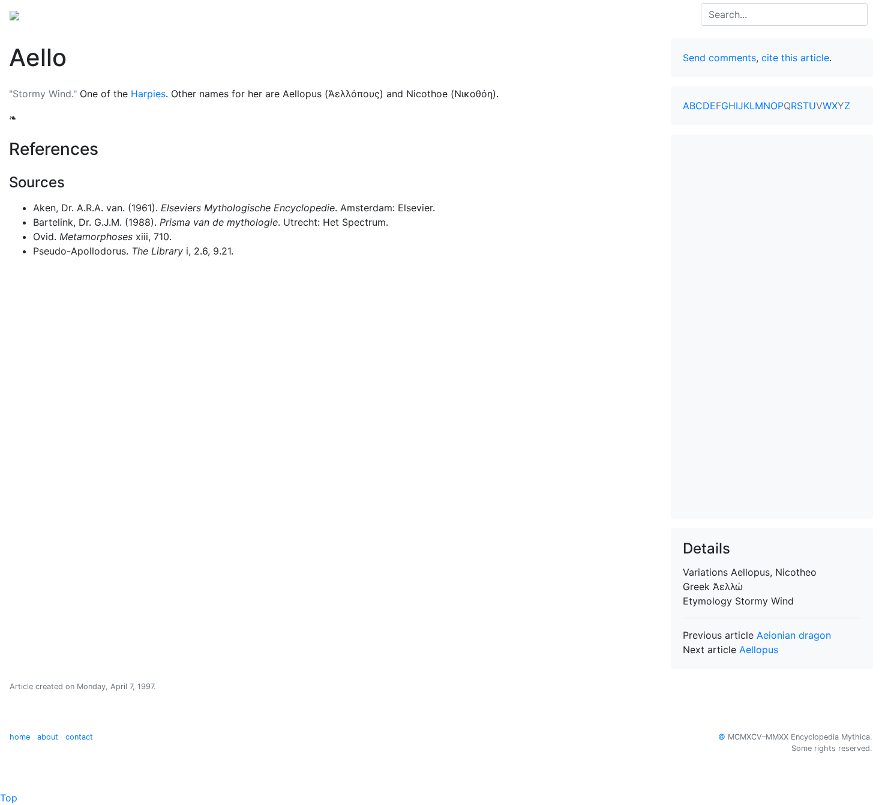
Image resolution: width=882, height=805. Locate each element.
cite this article (795, 58)
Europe (108, 14)
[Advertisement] (772, 326)
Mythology (58, 14)
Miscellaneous (299, 14)
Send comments (719, 58)
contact (79, 736)
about (47, 736)
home (20, 736)
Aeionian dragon (794, 635)
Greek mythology (173, 14)
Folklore (240, 14)
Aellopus (758, 650)
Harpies (148, 94)
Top (8, 798)
